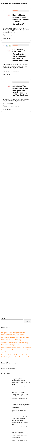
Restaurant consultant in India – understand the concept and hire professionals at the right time (16, 350)
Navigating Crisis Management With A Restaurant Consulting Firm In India (21, 381)
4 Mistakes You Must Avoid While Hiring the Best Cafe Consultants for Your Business (20, 90)
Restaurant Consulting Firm (19, 387)
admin (7, 35)
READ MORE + (7, 38)
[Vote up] (10, 11)
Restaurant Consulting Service (19, 410)
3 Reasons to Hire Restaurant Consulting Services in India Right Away (21, 406)
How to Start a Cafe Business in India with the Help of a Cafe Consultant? (20, 19)
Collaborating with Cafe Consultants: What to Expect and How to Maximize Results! (20, 55)
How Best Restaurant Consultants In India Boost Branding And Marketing (20, 394)
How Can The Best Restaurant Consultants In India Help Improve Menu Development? (20, 434)
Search (3, 318)
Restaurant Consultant (17, 398)
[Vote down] (7, 11)
